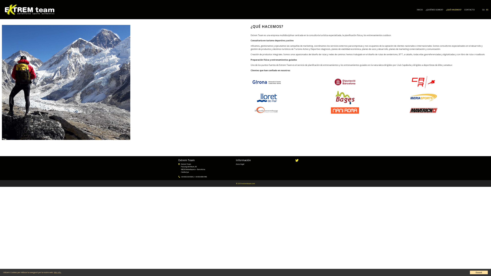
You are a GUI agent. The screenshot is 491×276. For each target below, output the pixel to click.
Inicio (420, 9)
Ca (483, 9)
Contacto (469, 9)
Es (487, 9)
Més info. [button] (57, 272)
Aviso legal (240, 164)
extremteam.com (248, 183)
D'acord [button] (479, 272)
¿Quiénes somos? (434, 9)
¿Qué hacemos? (453, 9)
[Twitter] (296, 161)
